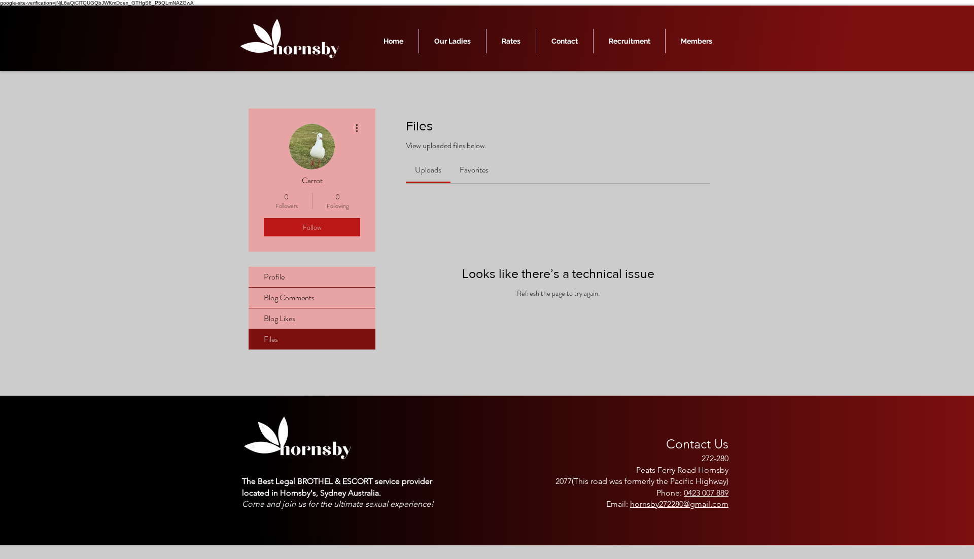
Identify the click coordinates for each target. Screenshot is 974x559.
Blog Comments (289, 297)
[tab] (428, 170)
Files (271, 339)
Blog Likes (279, 318)
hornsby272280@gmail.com (679, 504)
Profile (274, 277)
